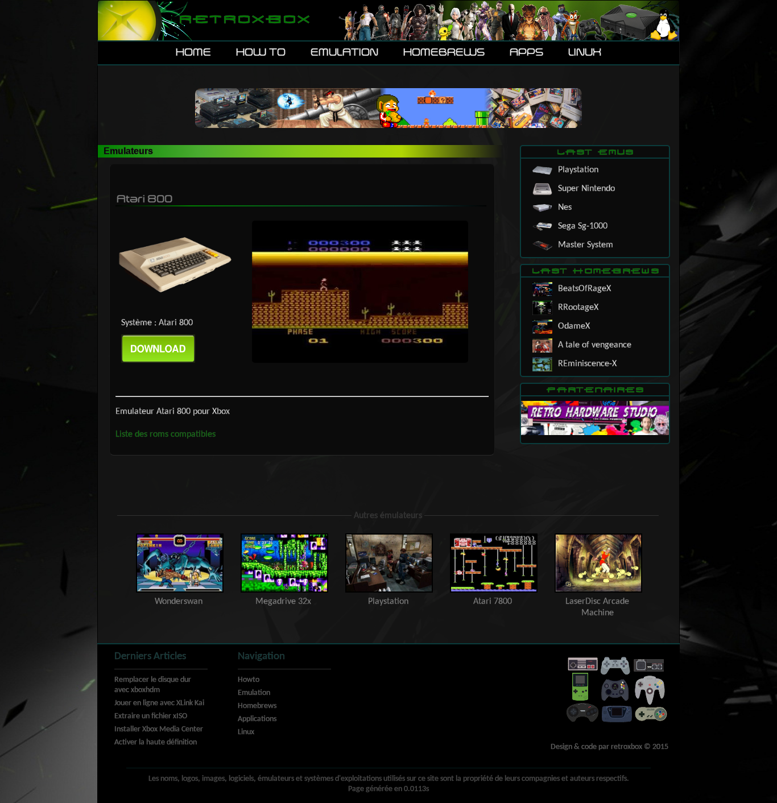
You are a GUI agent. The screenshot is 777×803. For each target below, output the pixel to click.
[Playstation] (389, 536)
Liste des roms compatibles (165, 434)
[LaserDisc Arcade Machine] (597, 536)
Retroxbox (243, 20)
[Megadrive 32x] (284, 536)
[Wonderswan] (179, 536)
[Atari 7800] (493, 536)
